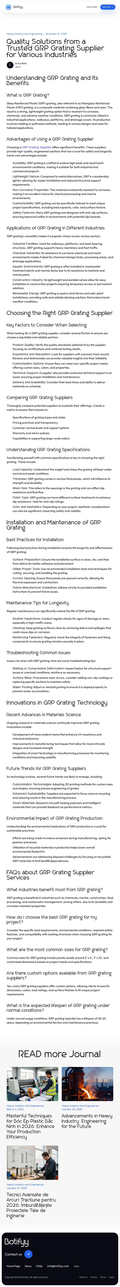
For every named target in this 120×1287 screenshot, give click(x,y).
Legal (111, 1277)
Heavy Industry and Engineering (24, 34)
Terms (103, 1277)
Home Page (13, 1266)
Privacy (94, 1277)
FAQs (39, 1266)
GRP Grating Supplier (36, 147)
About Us (83, 1277)
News (28, 1266)
